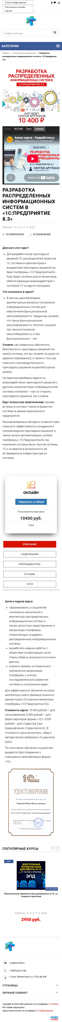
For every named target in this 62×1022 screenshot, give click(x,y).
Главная (7, 53)
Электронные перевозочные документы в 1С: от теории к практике (31, 895)
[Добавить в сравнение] (36, 862)
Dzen (29, 128)
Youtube (39, 128)
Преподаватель (30, 564)
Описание (30, 544)
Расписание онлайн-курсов (15, 9)
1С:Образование (45, 1010)
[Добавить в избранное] (23, 862)
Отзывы (29, 574)
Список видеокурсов (15, 2)
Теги (30, 584)
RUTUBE (18, 128)
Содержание (30, 554)
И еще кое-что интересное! (25, 53)
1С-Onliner (53, 1004)
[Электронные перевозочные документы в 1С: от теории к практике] (31, 875)
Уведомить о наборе (31, 501)
